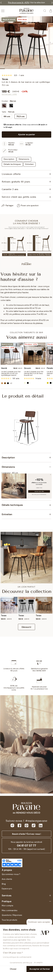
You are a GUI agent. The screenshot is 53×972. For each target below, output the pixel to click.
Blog (4, 884)
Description (9, 159)
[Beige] (25, 383)
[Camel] (2, 383)
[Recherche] (45, 11)
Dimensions (24, 159)
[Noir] (8, 383)
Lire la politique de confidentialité (17, 957)
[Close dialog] (50, 474)
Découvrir (26, 627)
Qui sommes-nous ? (11, 874)
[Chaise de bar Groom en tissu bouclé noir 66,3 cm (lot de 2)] (34, 353)
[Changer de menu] (3, 11)
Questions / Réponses (12, 915)
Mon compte (7, 905)
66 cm (7, 116)
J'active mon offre (39, 491)
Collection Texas (26, 557)
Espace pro (7, 888)
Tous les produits (9, 920)
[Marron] (5, 383)
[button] (26, 126)
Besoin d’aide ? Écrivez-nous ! (26, 834)
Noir (11, 105)
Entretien (29, 164)
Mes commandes (9, 910)
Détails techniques (12, 164)
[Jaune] (48, 383)
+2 (11, 383)
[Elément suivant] (50, 42)
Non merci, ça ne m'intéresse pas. (39, 494)
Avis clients (7, 879)
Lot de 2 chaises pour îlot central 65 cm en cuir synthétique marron (10, 373)
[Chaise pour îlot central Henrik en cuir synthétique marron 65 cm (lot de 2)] (12, 353)
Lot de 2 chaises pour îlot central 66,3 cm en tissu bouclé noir (33, 373)
